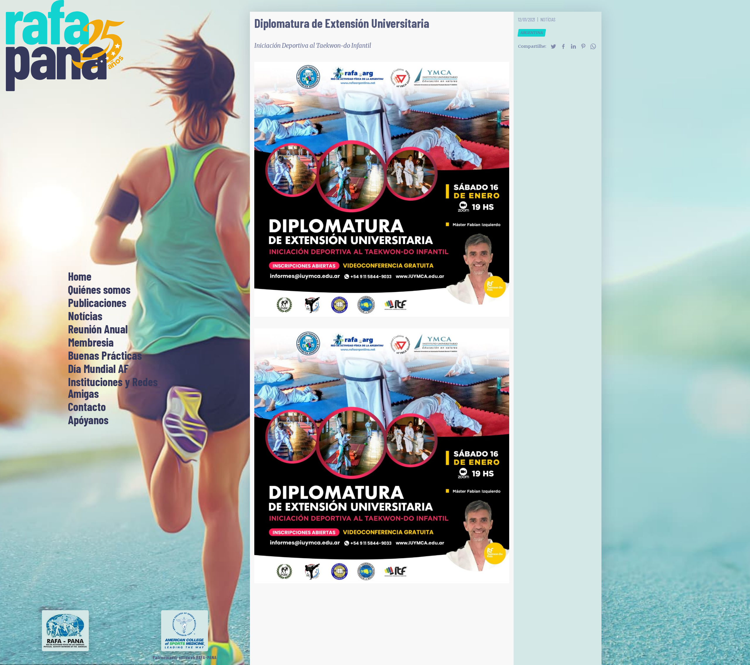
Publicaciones (97, 302)
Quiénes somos (99, 289)
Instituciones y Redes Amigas (113, 388)
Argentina (531, 32)
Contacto (87, 406)
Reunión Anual (98, 329)
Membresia (91, 342)
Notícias (85, 316)
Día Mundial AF (98, 368)
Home (79, 276)
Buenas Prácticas (105, 355)
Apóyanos (88, 420)
